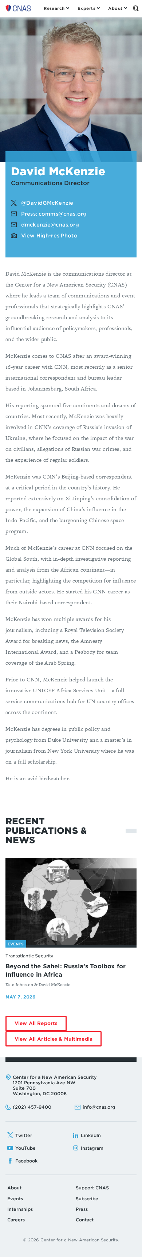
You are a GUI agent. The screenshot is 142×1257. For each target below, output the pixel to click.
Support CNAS (92, 1187)
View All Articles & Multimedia (58, 1041)
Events (15, 1198)
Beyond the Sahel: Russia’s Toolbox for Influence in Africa (65, 970)
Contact (85, 1219)
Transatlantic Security (29, 955)
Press (82, 1209)
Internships (20, 1209)
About (14, 1187)
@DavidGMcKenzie (47, 203)
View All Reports (41, 1025)
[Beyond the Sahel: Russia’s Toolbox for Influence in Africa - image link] (71, 901)
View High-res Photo (49, 236)
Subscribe (87, 1198)
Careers (16, 1219)
